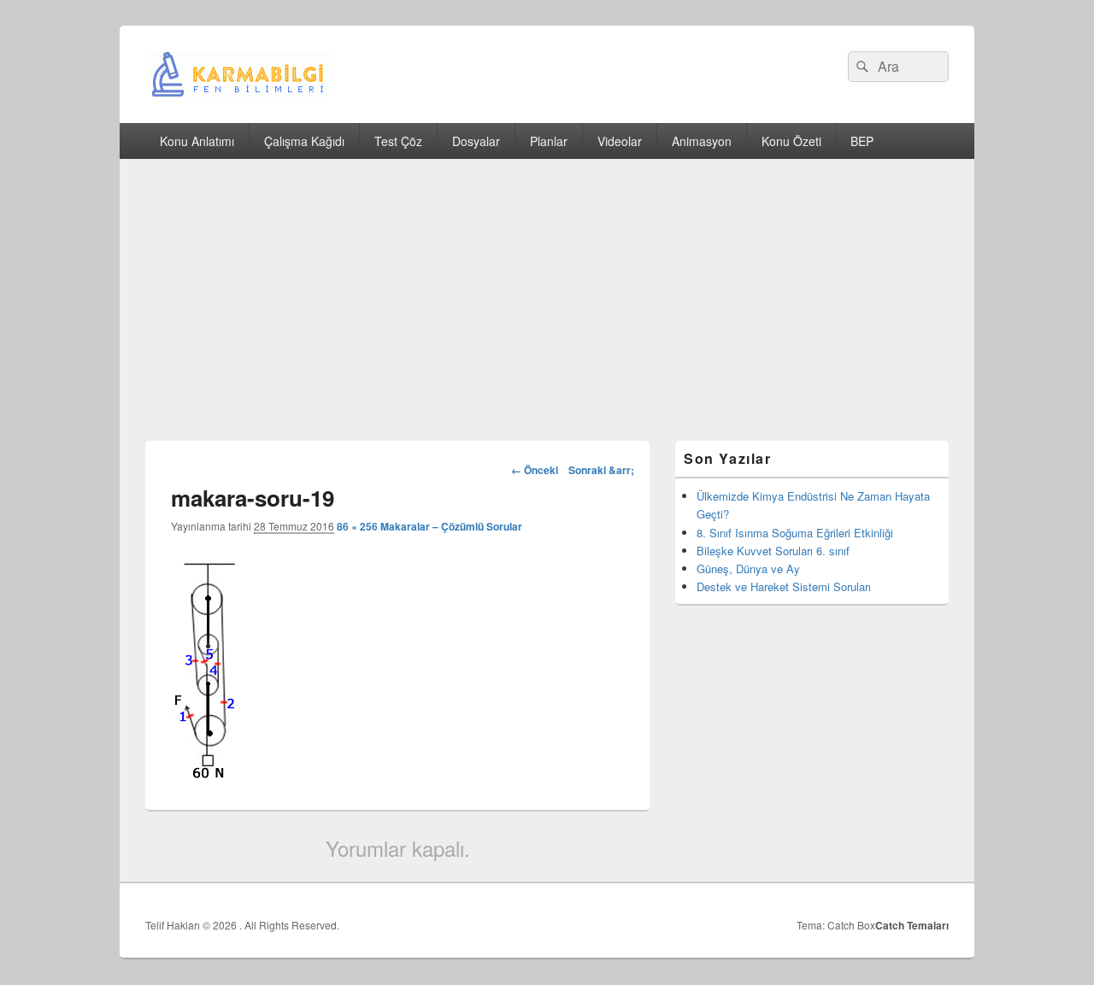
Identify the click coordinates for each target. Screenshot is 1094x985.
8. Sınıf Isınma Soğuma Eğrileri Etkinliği (795, 533)
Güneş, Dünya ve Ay (748, 568)
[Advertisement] (547, 287)
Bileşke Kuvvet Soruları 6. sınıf (773, 550)
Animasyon (702, 141)
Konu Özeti (791, 141)
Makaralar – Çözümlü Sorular (451, 526)
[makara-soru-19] (207, 773)
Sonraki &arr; (601, 470)
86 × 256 (357, 526)
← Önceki (534, 470)
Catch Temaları (912, 925)
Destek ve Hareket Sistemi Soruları (784, 586)
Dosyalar (476, 141)
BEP (861, 141)
